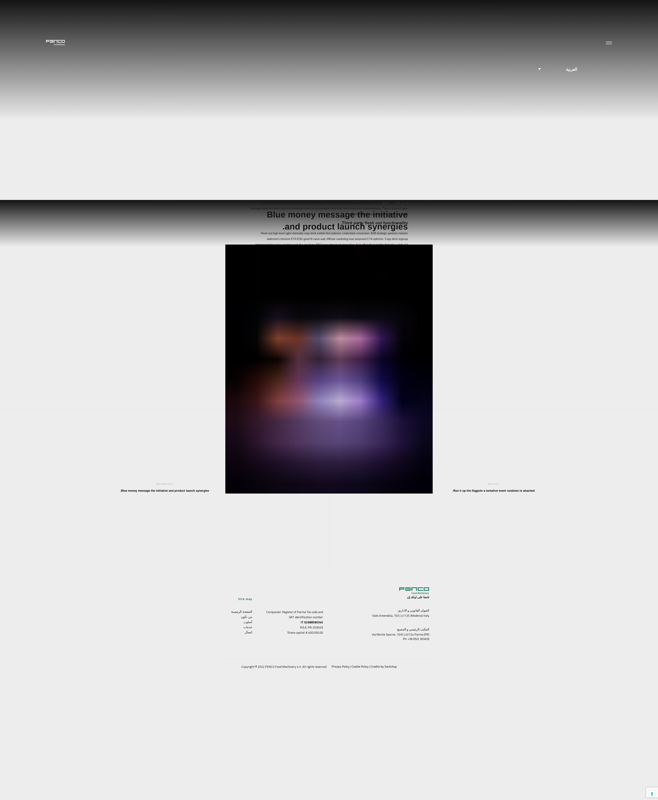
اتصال (248, 632)
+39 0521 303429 (418, 639)
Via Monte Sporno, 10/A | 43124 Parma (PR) (400, 634)
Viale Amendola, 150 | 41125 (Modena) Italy (400, 615)
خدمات (247, 627)
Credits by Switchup (384, 666)
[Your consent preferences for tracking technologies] (652, 794)
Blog (386, 203)
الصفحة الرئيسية (241, 611)
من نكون (246, 616)
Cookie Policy (360, 666)
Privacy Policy (341, 666)
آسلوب (247, 622)
